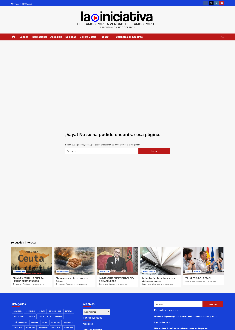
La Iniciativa (191, 281)
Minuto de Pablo (45, 317)
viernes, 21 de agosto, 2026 (77, 284)
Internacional (39, 37)
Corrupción (30, 311)
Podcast (58, 317)
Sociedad (70, 37)
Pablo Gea (18, 284)
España (24, 37)
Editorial (68, 311)
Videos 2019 (68, 322)
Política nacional (19, 271)
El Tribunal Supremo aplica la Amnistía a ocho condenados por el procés (185, 316)
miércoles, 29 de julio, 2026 (207, 281)
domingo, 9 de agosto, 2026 (163, 284)
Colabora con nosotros (129, 37)
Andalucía (56, 37)
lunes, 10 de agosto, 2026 (119, 284)
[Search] (222, 36)
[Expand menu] (110, 37)
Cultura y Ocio (88, 37)
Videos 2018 (55, 322)
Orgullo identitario (162, 322)
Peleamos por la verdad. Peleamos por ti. (117, 24)
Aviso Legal (88, 324)
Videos (44, 322)
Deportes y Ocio (55, 311)
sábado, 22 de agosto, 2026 (34, 284)
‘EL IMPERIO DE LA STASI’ (198, 278)
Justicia (32, 317)
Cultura (188, 271)
